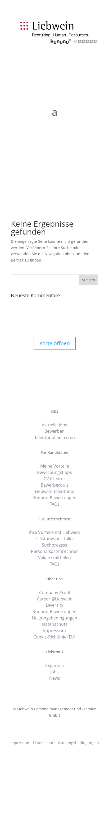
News (54, 678)
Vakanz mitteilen (54, 558)
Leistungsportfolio (54, 539)
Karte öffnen (54, 343)
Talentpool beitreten (54, 438)
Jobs (54, 672)
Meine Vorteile (54, 466)
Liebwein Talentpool (54, 491)
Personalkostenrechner (54, 551)
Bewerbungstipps (54, 472)
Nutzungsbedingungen (54, 618)
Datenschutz (54, 624)
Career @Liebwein (54, 599)
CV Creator (54, 479)
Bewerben (54, 431)
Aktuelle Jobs (54, 425)
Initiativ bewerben (70, 50)
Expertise (54, 666)
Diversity (54, 605)
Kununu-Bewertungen (54, 498)
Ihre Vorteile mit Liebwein (54, 532)
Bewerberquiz (54, 485)
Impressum (54, 631)
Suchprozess (54, 545)
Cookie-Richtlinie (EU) (54, 637)
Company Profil (54, 593)
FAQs (54, 504)
